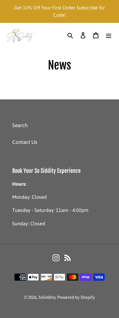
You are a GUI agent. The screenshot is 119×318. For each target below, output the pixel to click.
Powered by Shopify (76, 297)
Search (20, 125)
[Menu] (108, 35)
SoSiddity (47, 297)
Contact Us (24, 142)
